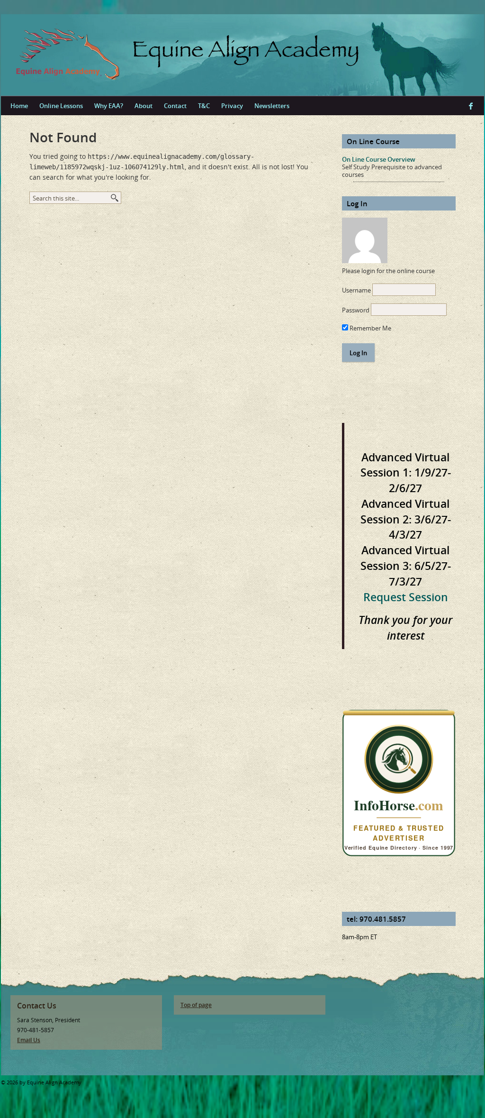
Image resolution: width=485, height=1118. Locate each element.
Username (356, 290)
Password (355, 310)
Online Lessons (61, 105)
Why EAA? (108, 105)
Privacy (232, 105)
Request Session (405, 597)
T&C (204, 105)
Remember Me (369, 328)
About (144, 105)
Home (19, 105)
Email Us (28, 1040)
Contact (175, 105)
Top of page (196, 1005)
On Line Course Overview (378, 159)
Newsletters (271, 105)
